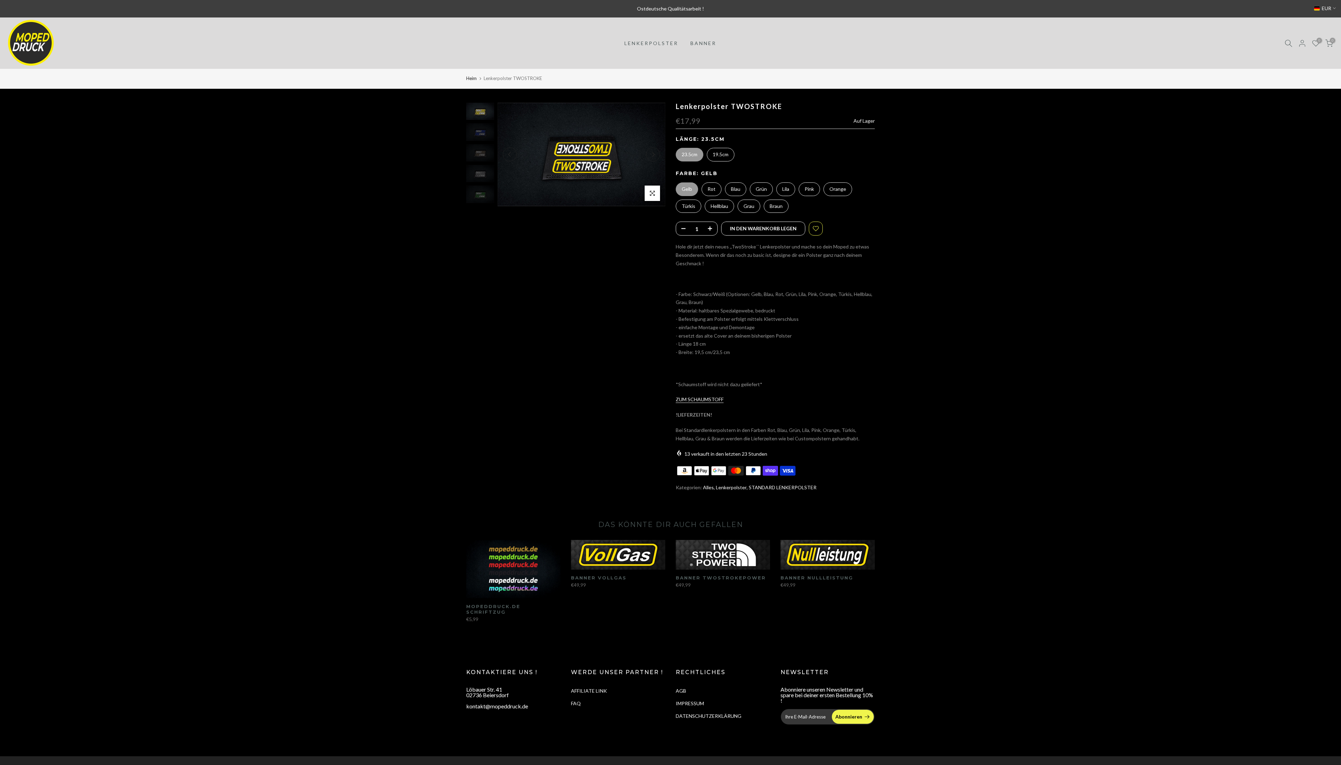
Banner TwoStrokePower (721, 577)
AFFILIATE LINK (589, 691)
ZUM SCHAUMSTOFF (700, 399)
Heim (471, 78)
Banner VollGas (598, 577)
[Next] (653, 154)
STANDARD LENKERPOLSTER (782, 487)
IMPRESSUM (690, 703)
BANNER (703, 43)
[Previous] (510, 154)
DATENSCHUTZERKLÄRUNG (708, 716)
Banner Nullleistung (817, 577)
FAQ (576, 703)
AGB (681, 691)
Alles (708, 487)
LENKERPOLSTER (651, 43)
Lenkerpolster (731, 487)
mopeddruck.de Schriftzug (493, 609)
